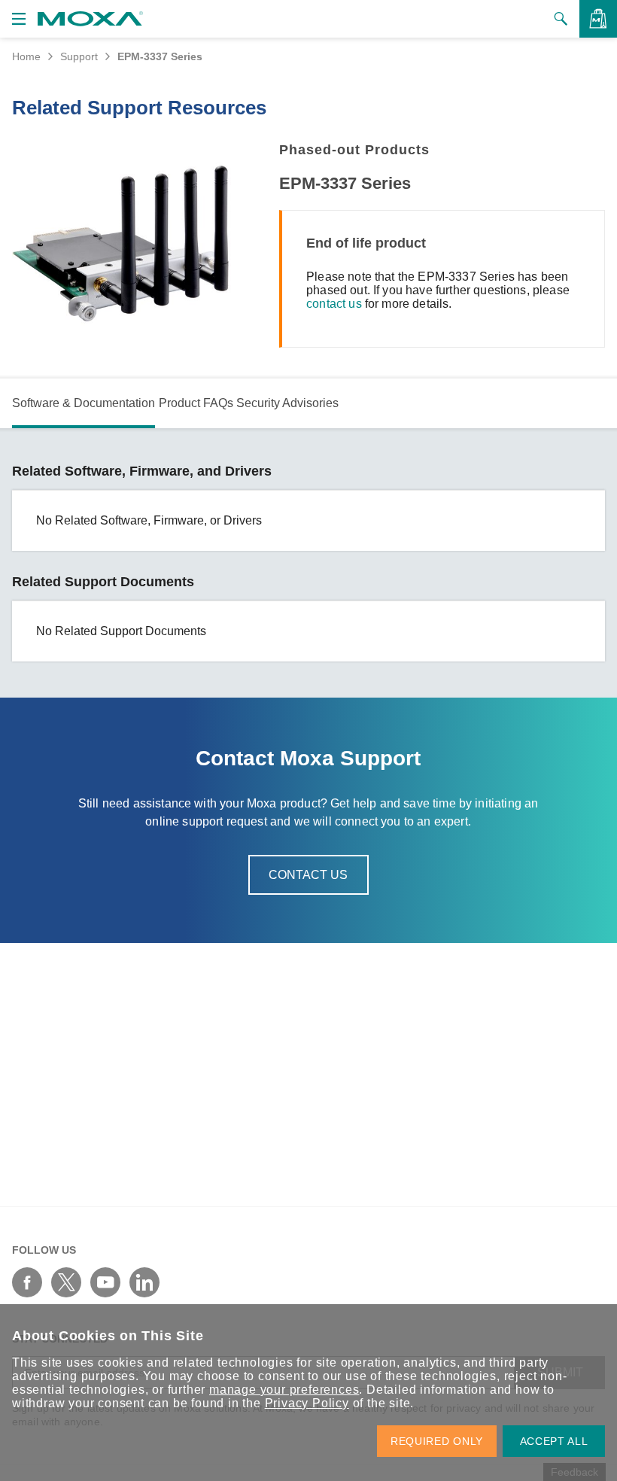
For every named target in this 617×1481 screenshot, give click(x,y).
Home (26, 56)
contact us (334, 303)
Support (79, 56)
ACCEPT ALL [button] (554, 1441)
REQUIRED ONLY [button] (437, 1441)
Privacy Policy (307, 1403)
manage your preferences (284, 1389)
